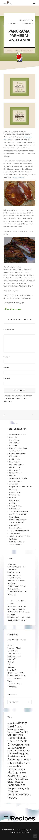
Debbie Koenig (14, 459)
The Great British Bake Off (19, 531)
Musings (12, 772)
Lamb (27, 763)
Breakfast (12, 729)
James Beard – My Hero (16, 609)
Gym (19, 759)
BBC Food (13, 445)
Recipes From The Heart (16, 586)
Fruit (23, 756)
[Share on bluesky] (25, 319)
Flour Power (12, 570)
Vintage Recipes (15, 533)
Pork (15, 776)
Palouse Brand (14, 500)
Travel (9, 681)
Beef (10, 726)
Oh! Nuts (12, 498)
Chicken (13, 744)
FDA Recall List (14, 467)
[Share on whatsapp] (22, 319)
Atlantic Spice (14, 443)
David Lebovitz (14, 456)
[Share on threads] (14, 319)
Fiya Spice (13, 476)
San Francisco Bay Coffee (18, 511)
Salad (10, 779)
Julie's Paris (13, 484)
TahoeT (21, 832)
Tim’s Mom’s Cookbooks (16, 567)
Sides (21, 785)
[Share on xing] (27, 319)
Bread (9, 643)
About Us (10, 604)
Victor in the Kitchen (15, 684)
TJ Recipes (11, 564)
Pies (9, 776)
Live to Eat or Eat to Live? (16, 606)
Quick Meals (11, 583)
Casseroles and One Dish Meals (17, 739)
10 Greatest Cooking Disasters (18, 612)
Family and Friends (14, 648)
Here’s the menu (18, 177)
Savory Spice (14, 517)
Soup (10, 788)
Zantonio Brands (15, 544)
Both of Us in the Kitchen (16, 640)
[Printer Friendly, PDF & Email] (12, 310)
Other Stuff (11, 594)
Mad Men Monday (12, 766)
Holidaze (11, 763)
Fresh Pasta (13, 756)
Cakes (10, 732)
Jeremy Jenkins (15, 481)
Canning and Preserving (17, 733)
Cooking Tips (12, 615)
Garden (11, 759)
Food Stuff (11, 659)
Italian (20, 763)
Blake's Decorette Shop (18, 448)
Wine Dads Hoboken (16, 542)
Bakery (22, 722)
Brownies (21, 730)
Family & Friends (13, 572)
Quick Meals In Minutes (16, 673)
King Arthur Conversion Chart (20, 487)
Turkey (16, 788)
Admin (27, 832)
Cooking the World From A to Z (18, 750)
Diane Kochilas (14, 462)
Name (6, 357)
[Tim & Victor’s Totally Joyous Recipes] (8, 3)
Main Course (15, 768)
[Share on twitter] (11, 319)
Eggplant (24, 753)
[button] (34, 3)
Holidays (10, 662)
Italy (9, 665)
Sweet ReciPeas (15, 528)
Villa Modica (11, 687)
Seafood (12, 785)
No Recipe (23, 773)
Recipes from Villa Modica (17, 592)
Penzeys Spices (15, 506)
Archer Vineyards (15, 440)
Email (6, 368)
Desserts (10, 645)
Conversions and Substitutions (18, 617)
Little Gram (11, 667)
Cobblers (11, 748)
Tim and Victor (17, 830)
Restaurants (23, 776)
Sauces (10, 782)
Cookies (20, 747)
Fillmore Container (16, 473)
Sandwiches (21, 779)
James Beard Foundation (18, 478)
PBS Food (13, 503)
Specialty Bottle (15, 525)
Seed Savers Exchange (17, 520)
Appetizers (12, 723)
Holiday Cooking (13, 589)
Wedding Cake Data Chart (16, 620)
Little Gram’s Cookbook (15, 581)
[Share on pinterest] (17, 319)
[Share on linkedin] (19, 319)
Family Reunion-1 (13, 575)
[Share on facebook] (8, 319)
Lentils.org (13, 489)
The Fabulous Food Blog (16, 601)
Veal (16, 791)
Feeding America (15, 470)
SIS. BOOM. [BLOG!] (16, 522)
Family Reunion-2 (13, 578)
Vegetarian (14, 794)
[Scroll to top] (35, 836)
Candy (17, 732)
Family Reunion (13, 651)
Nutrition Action (15, 495)
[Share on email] (30, 319)
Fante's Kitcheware (16, 465)
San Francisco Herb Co (17, 514)
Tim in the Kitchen (14, 678)
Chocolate (24, 744)
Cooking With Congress (18, 454)
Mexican (21, 769)
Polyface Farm (14, 509)
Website (7, 378)
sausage (19, 782)
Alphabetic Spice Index (17, 434)
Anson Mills (13, 437)
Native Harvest (14, 492)
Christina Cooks (15, 451)
